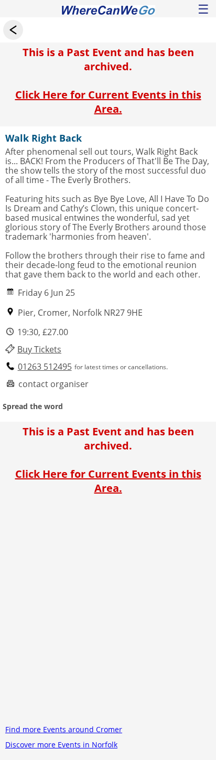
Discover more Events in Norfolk (61, 745)
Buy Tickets (39, 349)
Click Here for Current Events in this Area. (108, 102)
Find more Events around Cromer (63, 729)
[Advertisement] (108, 614)
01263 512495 (45, 366)
